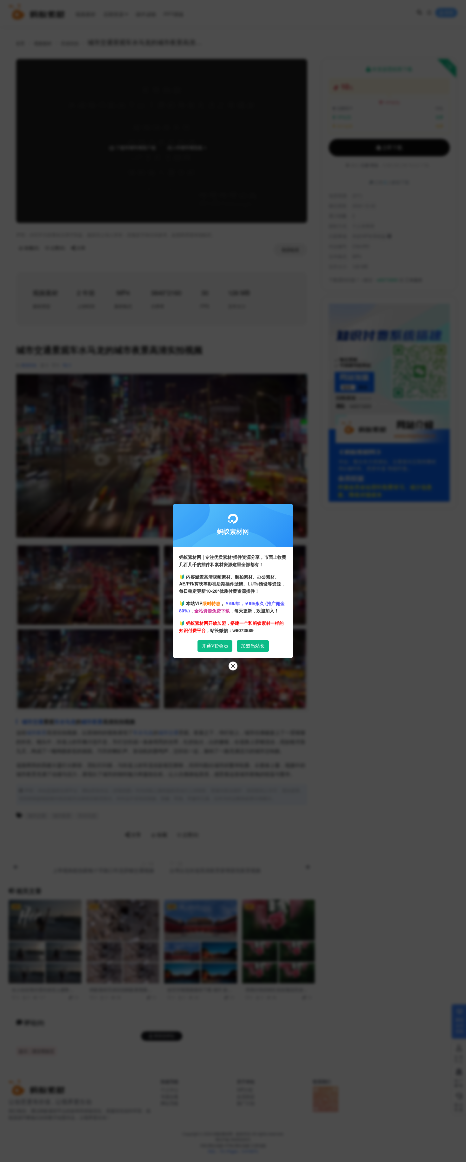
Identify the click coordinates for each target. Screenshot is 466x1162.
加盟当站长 (253, 646)
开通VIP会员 (215, 646)
